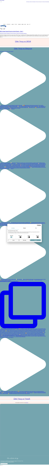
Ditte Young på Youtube (22, 399)
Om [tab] (36, 228)
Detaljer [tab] (24, 228)
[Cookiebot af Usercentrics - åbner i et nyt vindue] (37, 225)
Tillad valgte (24, 240)
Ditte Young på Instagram (23, 48)
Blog (27, 24)
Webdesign (27, 402)
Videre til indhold (2, 0)
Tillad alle (35, 240)
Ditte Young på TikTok (23, 41)
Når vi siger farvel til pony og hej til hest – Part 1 (11, 31)
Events (13, 24)
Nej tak (13, 240)
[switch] (20, 237)
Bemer (23, 24)
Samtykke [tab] (13, 228)
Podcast (19, 24)
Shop (25, 24)
